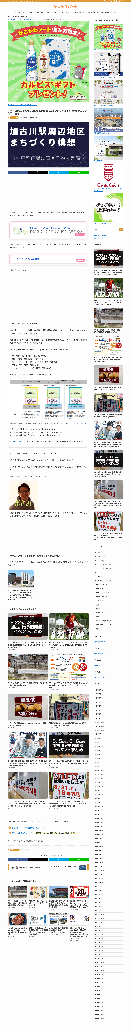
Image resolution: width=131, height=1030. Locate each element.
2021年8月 (99, 930)
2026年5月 (99, 702)
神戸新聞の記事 (15, 441)
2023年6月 (99, 842)
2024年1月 (99, 814)
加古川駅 (25, 850)
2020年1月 (99, 1007)
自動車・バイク (102, 613)
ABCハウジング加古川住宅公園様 (104, 105)
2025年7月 (99, 742)
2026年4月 (99, 706)
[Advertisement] (48, 190)
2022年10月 (99, 874)
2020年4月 (99, 995)
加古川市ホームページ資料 (76, 423)
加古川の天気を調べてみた (102, 236)
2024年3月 (99, 806)
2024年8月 (99, 786)
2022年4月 (99, 898)
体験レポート (101, 585)
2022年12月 (99, 866)
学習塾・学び (101, 597)
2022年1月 (99, 910)
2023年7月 (99, 838)
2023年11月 (99, 822)
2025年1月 (99, 766)
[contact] (119, 1)
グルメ (100, 561)
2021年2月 (99, 954)
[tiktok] (112, 1)
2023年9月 (99, 830)
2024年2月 (99, 810)
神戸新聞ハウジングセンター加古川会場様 (106, 50)
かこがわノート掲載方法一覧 (102, 223)
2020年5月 (99, 990)
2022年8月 (99, 882)
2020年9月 (99, 974)
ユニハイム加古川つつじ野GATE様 (104, 77)
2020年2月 (99, 1003)
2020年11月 (99, 966)
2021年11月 (99, 918)
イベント (101, 557)
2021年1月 (99, 958)
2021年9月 (99, 926)
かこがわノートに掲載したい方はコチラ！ (22, 104)
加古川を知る (101, 589)
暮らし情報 (101, 601)
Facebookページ (99, 665)
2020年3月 (99, 999)
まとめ (99, 553)
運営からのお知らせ (103, 621)
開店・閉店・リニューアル (106, 625)
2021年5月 (99, 942)
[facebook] (104, 1)
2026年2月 (99, 714)
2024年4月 (99, 802)
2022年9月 (99, 878)
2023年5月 (99, 846)
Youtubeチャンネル (100, 677)
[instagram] (109, 1)
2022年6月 (99, 890)
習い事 (99, 609)
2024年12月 (99, 770)
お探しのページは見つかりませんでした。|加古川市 (50, 228)
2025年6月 (99, 746)
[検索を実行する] (121, 229)
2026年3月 (99, 710)
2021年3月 (99, 950)
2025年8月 (99, 738)
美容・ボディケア (103, 605)
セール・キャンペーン (104, 565)
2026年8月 (99, 690)
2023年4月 (99, 850)
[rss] (117, 1)
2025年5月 (99, 750)
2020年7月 (99, 982)
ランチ (99, 573)
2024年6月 (99, 794)
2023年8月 (99, 834)
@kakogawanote (99, 642)
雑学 (98, 629)
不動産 (99, 577)
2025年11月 (99, 726)
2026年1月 (99, 718)
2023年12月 (99, 818)
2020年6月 (99, 987)
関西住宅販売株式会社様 (101, 133)
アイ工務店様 (98, 161)
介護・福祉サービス (103, 581)
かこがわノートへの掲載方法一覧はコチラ (28, 827)
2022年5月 (99, 894)
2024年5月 (99, 798)
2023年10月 (99, 826)
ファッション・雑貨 (103, 569)
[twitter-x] (107, 1)
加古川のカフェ (98, 238)
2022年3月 (99, 902)
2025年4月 (99, 754)
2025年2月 (99, 762)
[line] (114, 1)
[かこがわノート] (65, 6)
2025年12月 (99, 722)
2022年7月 (99, 886)
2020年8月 (99, 979)
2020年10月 (99, 970)
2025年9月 (99, 734)
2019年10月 (99, 1018)
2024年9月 (99, 782)
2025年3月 (99, 758)
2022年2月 (99, 906)
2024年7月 (99, 790)
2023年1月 (99, 862)
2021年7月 (99, 934)
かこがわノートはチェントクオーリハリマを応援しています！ (108, 190)
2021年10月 (99, 922)
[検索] (122, 1)
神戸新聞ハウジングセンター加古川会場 (22, 19)
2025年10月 (99, 730)
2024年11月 (99, 774)
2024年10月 (99, 778)
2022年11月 (99, 870)
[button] (18, 172)
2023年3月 (99, 854)
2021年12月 (99, 914)
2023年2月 (99, 858)
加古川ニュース (14, 117)
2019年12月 (99, 1010)
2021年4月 (99, 946)
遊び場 (99, 617)
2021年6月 (99, 938)
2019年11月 (99, 1015)
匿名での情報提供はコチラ (22, 833)
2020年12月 (99, 962)
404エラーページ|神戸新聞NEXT (26, 259)
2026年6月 (99, 698)
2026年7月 (99, 694)
